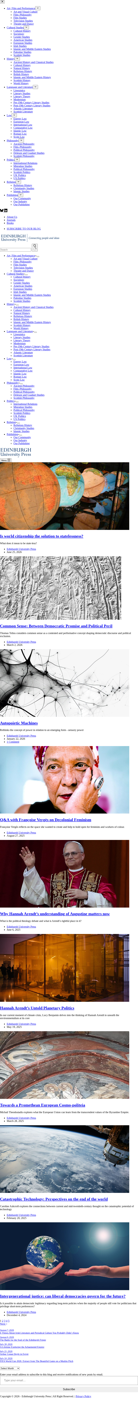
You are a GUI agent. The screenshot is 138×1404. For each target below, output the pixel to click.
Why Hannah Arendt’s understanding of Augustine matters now (55, 914)
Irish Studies (20, 292)
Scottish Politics (21, 413)
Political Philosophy (24, 391)
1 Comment (13, 741)
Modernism (19, 343)
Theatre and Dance (23, 270)
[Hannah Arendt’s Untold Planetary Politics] (64, 1000)
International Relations (25, 404)
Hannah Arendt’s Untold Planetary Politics (37, 1008)
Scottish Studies (21, 301)
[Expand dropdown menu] (38, 256)
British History (21, 319)
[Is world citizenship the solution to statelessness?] (64, 529)
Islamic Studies (21, 431)
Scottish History (21, 325)
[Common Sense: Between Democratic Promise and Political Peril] (60, 618)
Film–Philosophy (22, 261)
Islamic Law (20, 373)
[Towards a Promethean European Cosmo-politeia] (64, 1097)
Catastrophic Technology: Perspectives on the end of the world (54, 1199)
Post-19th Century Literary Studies (31, 349)
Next (3, 1323)
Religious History (22, 316)
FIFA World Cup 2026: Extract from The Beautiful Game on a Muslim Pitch (36, 1361)
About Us (12, 216)
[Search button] (35, 247)
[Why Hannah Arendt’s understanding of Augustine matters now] (64, 906)
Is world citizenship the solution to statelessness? (41, 536)
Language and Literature (20, 331)
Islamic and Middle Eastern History (32, 322)
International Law (22, 367)
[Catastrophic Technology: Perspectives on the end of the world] (64, 1192)
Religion (11, 422)
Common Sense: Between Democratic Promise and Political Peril (56, 626)
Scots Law (19, 379)
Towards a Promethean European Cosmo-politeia (42, 1105)
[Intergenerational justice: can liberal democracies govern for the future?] (64, 1289)
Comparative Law (23, 370)
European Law (21, 364)
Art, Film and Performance (21, 255)
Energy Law (20, 361)
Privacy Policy (83, 1396)
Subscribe (69, 1389)
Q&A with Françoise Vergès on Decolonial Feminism (45, 820)
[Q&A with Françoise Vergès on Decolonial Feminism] (64, 812)
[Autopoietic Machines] (64, 715)
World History (21, 328)
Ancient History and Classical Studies (33, 307)
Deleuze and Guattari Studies (28, 394)
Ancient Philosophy (23, 385)
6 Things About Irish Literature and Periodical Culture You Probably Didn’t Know (39, 1332)
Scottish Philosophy (23, 398)
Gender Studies (21, 282)
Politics (10, 401)
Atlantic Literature (23, 352)
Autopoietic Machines (19, 723)
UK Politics (19, 416)
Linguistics (19, 334)
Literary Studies (21, 337)
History (11, 304)
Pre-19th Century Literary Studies (31, 346)
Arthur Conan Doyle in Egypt (14, 1354)
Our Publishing (21, 443)
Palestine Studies (22, 298)
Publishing (12, 434)
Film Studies (20, 264)
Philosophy (13, 382)
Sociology (18, 279)
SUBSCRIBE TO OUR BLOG (24, 228)
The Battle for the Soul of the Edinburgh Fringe (23, 1340)
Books (10, 223)
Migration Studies (22, 407)
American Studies (22, 285)
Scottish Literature (23, 355)
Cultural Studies (15, 273)
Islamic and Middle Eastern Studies (32, 295)
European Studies (22, 288)
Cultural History (22, 276)
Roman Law (20, 376)
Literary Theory (21, 340)
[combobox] (15, 249)
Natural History (21, 313)
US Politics (19, 419)
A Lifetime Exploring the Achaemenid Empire (22, 1347)
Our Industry (20, 440)
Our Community (22, 437)
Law (9, 358)
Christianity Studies (23, 428)
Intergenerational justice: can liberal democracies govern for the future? (63, 1296)
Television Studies (23, 267)
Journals (11, 220)
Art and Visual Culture (25, 258)
